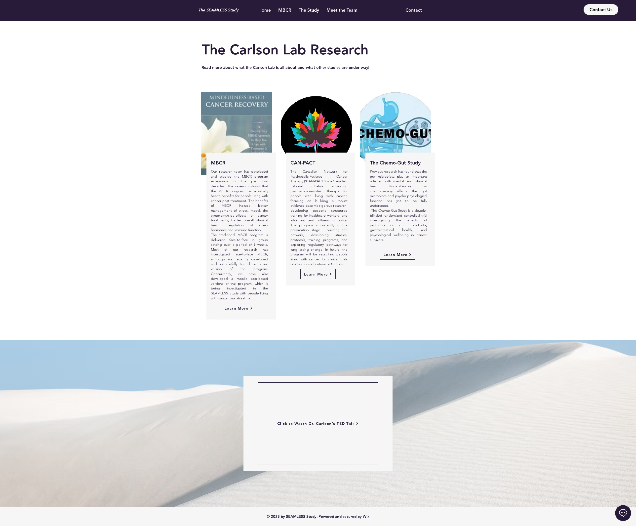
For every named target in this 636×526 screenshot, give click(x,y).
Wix (366, 516)
